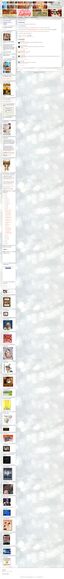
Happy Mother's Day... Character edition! (8, 228)
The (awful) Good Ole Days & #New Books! (8, 233)
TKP (33, 36)
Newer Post (20, 69)
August (6, 204)
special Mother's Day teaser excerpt (28, 31)
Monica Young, (8, 179)
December (7, 199)
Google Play (8, 78)
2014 (5, 196)
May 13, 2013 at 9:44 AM (24, 48)
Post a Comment (21, 65)
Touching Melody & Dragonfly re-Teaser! (8, 217)
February (6, 237)
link (49, 27)
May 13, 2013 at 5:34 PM (24, 63)
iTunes (12, 78)
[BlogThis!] (28, 35)
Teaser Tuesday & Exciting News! (8, 230)
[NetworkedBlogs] (8, 266)
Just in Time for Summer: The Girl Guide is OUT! (8, 220)
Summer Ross (22, 45)
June (6, 207)
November (7, 200)
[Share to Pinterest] (30, 35)
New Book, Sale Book (8, 209)
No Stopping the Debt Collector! (8, 222)
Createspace (10, 188)
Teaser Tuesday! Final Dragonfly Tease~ (8, 214)
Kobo (9, 79)
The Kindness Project (37, 27)
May (6, 208)
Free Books (26, 17)
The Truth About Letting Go (40, 31)
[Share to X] (29, 35)
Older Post (59, 69)
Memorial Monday (8, 215)
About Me (20, 17)
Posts (5, 285)
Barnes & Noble (5, 79)
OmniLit (8, 187)
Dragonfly (37, 29)
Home (4, 17)
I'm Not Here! (7, 226)
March (6, 236)
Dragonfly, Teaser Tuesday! (7, 225)
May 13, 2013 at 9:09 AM (24, 43)
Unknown (21, 50)
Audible (12, 189)
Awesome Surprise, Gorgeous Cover (8, 212)
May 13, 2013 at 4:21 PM (24, 59)
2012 (5, 240)
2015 (5, 195)
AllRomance (5, 187)
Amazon (4, 78)
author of (8, 184)
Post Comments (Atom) (41, 72)
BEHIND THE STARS (34, 17)
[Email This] (27, 35)
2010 (5, 243)
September (7, 203)
